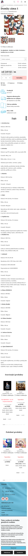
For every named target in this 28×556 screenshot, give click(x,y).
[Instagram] (6, 498)
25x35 (7, 465)
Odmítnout (7, 552)
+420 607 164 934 (9, 491)
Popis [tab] (14, 118)
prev (1, 391)
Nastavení (13, 548)
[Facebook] (3, 498)
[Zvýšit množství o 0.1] (10, 78)
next (26, 391)
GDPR (3, 512)
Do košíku (19, 78)
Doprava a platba (6, 508)
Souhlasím (20, 552)
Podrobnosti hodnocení (7, 13)
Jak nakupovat (5, 506)
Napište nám (4, 515)
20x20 (4, 419)
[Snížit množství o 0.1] (3, 78)
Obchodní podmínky (7, 510)
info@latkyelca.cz (10, 488)
